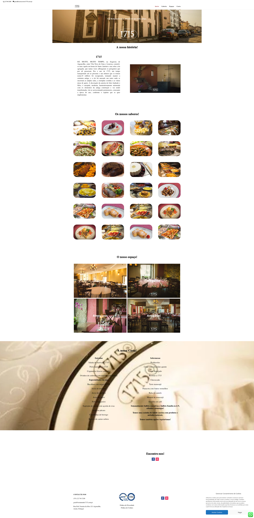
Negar (240, 512)
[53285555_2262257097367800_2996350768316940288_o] (141, 176)
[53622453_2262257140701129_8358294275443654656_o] (113, 135)
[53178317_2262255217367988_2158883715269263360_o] (141, 156)
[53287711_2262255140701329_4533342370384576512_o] (169, 176)
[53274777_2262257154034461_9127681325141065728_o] (113, 176)
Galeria (164, 6)
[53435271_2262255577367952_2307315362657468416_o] (169, 135)
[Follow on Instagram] (157, 459)
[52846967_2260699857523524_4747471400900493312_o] (169, 218)
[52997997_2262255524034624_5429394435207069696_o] (169, 197)
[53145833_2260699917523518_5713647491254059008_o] (113, 156)
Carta (179, 6)
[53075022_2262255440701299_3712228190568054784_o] (113, 197)
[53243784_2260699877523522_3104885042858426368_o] (169, 156)
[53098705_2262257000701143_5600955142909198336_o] (84, 197)
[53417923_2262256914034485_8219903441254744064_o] (84, 156)
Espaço (171, 6)
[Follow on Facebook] (153, 459)
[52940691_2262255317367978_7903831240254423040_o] (84, 218)
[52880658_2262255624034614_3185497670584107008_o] (141, 218)
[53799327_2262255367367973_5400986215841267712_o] (84, 135)
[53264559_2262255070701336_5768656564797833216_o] (84, 176)
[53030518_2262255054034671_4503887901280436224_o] (141, 197)
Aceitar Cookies (217, 512)
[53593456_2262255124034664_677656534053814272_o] (141, 135)
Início (157, 6)
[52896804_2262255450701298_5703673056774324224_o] (113, 218)
